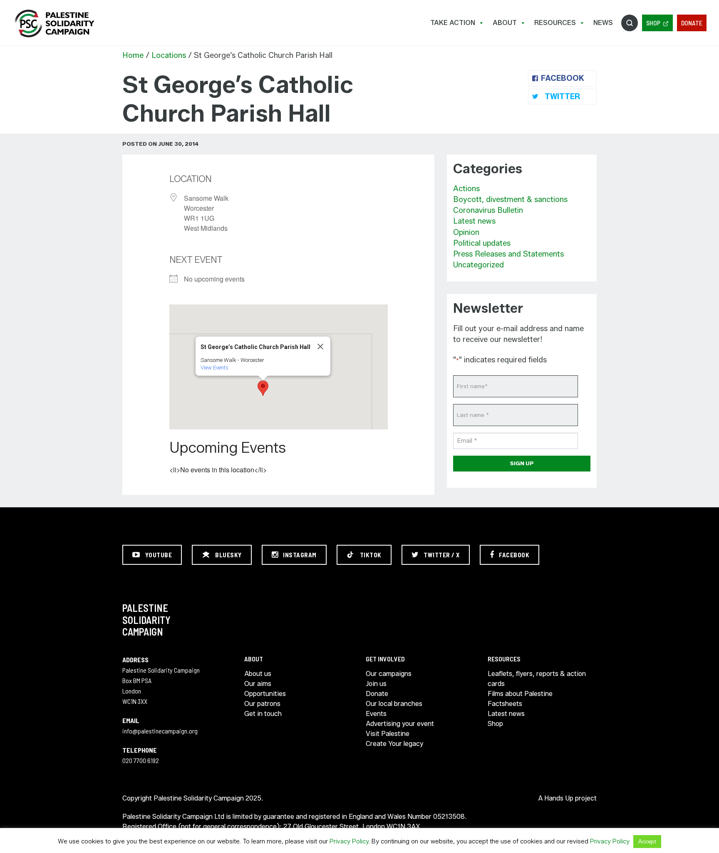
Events (376, 714)
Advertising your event (400, 724)
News (603, 23)
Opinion (466, 232)
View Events (214, 367)
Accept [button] (647, 841)
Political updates (482, 243)
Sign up (522, 463)
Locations (168, 55)
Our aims (257, 684)
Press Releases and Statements (508, 254)
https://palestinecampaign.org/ (54, 23)
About (505, 23)
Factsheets (505, 704)
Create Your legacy (394, 744)
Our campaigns (389, 674)
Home (133, 55)
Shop (653, 23)
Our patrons (262, 704)
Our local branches (394, 704)
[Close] (320, 347)
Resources (555, 23)
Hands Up (558, 798)
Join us (376, 684)
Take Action (452, 23)
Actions (466, 188)
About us (257, 674)
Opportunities (265, 694)
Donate (691, 23)
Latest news (474, 221)
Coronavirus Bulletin (488, 210)
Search (629, 23)
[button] (263, 388)
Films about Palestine (520, 694)
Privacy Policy (349, 841)
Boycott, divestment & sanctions (510, 199)
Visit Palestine (387, 734)
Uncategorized (478, 264)
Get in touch (263, 714)
